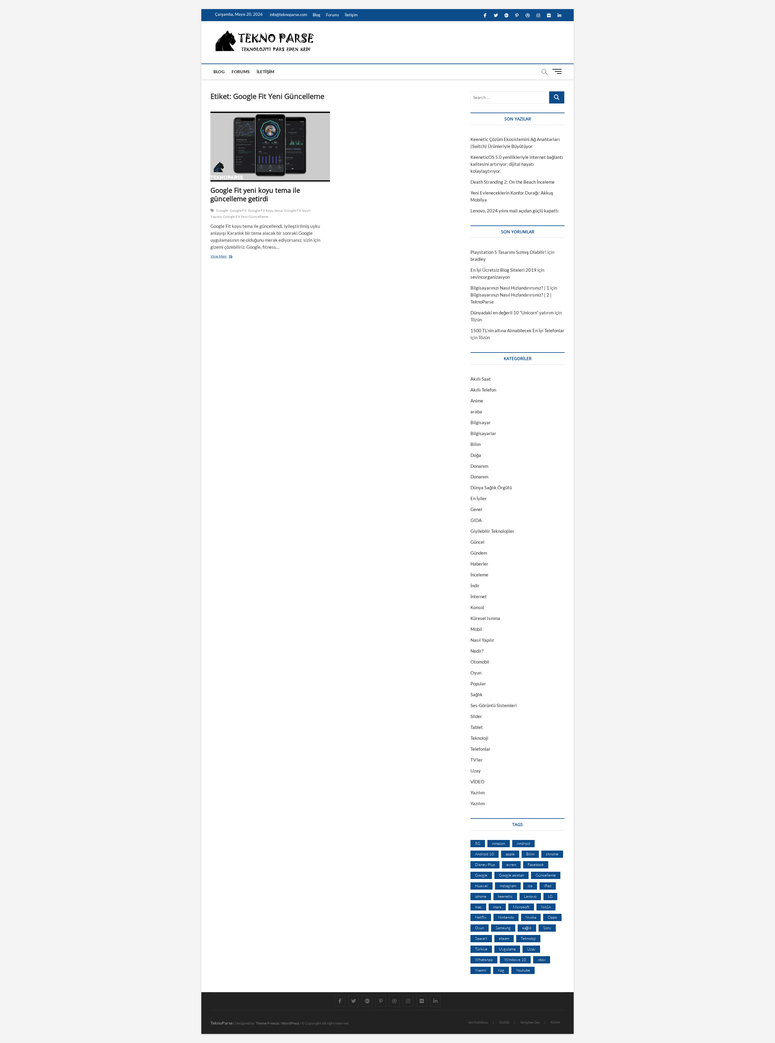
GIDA (476, 520)
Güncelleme (546, 875)
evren (511, 864)
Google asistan (511, 875)
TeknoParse (221, 1022)
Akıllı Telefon (483, 389)
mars (497, 906)
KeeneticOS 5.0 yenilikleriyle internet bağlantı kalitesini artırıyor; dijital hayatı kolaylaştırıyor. (516, 164)
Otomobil (479, 661)
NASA (546, 906)
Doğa (475, 455)
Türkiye (481, 948)
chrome (552, 853)
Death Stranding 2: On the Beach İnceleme (512, 182)
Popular (478, 683)
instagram (508, 885)
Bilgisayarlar (483, 433)
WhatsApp (484, 959)
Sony (547, 927)
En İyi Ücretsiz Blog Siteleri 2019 (503, 270)
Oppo (552, 917)
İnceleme (479, 574)
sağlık (527, 927)
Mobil (476, 629)
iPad (547, 885)
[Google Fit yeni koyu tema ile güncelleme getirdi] (270, 147)
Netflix (480, 917)
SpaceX (481, 938)
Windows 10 (515, 959)
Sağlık (476, 694)
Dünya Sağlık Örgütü (491, 487)
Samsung (503, 927)
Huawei (481, 885)
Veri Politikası (478, 1022)
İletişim (351, 14)
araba (476, 411)
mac (478, 906)
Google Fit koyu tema (265, 210)
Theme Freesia (267, 1023)
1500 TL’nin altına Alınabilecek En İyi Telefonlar (517, 330)
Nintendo (506, 917)
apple (510, 853)
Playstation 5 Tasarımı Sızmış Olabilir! (508, 252)
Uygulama (507, 948)
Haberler (479, 563)
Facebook (536, 864)
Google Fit (238, 210)
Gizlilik (504, 1022)
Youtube (523, 970)
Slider (476, 716)
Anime (476, 400)
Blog (316, 14)
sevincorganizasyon (490, 277)
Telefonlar (480, 749)
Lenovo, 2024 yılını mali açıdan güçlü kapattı (514, 210)
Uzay (475, 770)
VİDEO (477, 781)
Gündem (478, 553)
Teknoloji (479, 738)
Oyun (475, 672)
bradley (478, 259)
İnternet (478, 596)
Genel (476, 509)
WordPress (290, 1023)
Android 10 (484, 853)
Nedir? (476, 651)
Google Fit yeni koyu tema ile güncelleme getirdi (255, 194)
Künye (555, 1022)
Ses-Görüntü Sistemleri (493, 705)
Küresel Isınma (485, 618)
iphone (480, 896)
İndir (475, 585)
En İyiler (478, 498)
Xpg (501, 970)
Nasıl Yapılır (482, 640)
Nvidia (531, 917)
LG (550, 896)
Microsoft (521, 906)
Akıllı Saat (480, 379)
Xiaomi (480, 970)
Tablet (476, 727)
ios (530, 885)
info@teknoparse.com (288, 14)
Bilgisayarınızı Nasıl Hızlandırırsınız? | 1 (509, 287)
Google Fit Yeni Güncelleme (245, 216)
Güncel (477, 542)
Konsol (477, 607)
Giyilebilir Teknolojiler (492, 531)
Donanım (479, 466)
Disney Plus (485, 864)
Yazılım (477, 792)
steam (504, 938)
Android (523, 843)
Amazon (498, 843)
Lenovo (530, 896)
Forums (332, 14)
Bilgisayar (480, 422)
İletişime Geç (530, 1022)
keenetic (505, 896)
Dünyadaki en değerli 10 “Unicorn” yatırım (512, 312)
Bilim (475, 444)
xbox (542, 959)
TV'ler (476, 760)
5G (477, 843)
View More (219, 257)
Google (222, 210)
